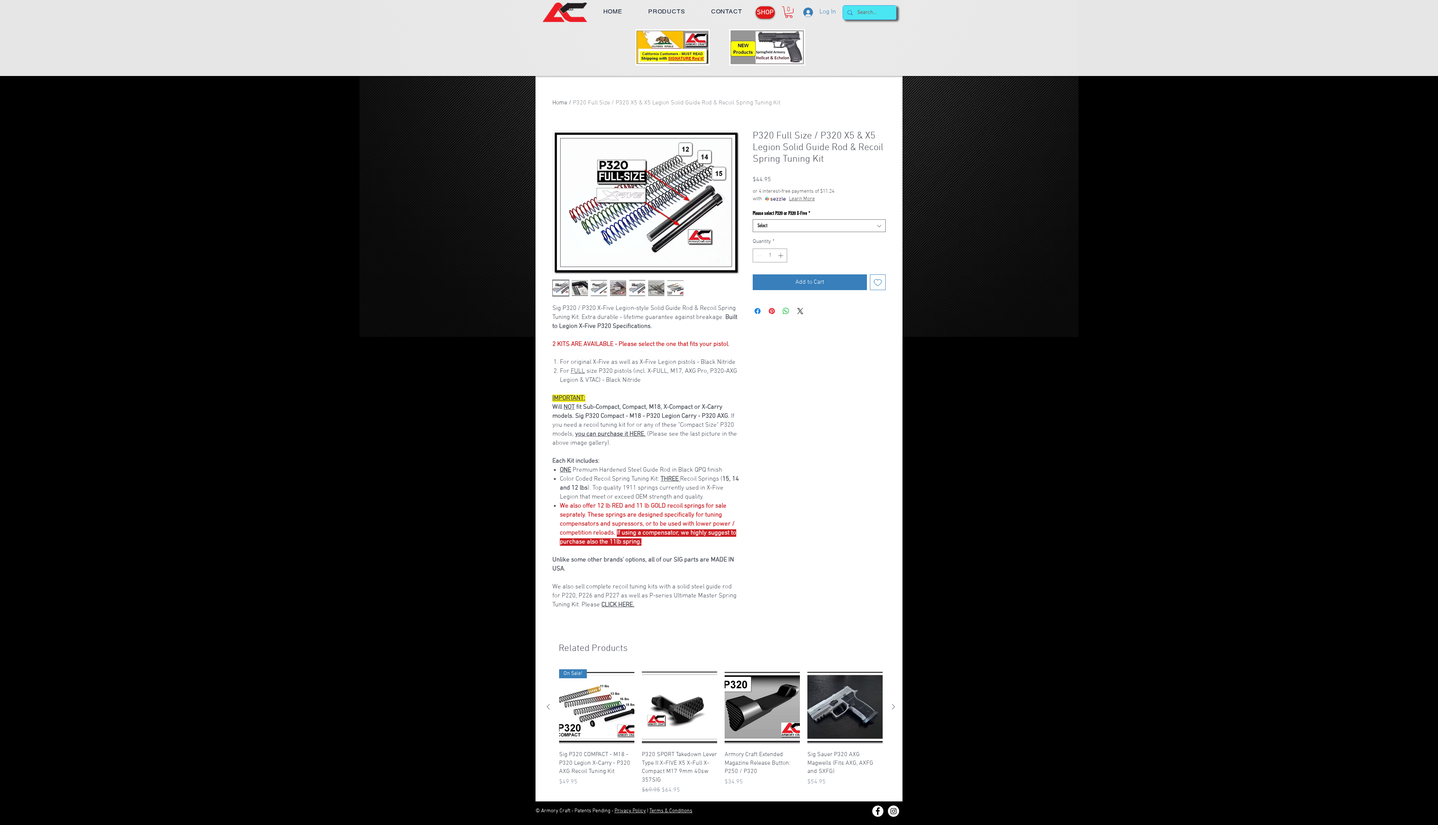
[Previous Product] (548, 706)
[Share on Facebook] (757, 311)
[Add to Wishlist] (878, 282)
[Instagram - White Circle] (893, 811)
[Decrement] (758, 255)
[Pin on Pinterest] (771, 311)
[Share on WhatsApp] (786, 311)
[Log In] (807, 12)
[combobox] (819, 225)
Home (559, 103)
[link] (789, 12)
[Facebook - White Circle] (877, 811)
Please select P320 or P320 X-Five (781, 213)
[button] (667, 11)
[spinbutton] (770, 255)
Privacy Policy (630, 811)
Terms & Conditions (670, 811)
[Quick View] (679, 707)
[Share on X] (800, 311)
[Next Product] (893, 706)
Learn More (802, 199)
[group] (721, 732)
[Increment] (781, 255)
